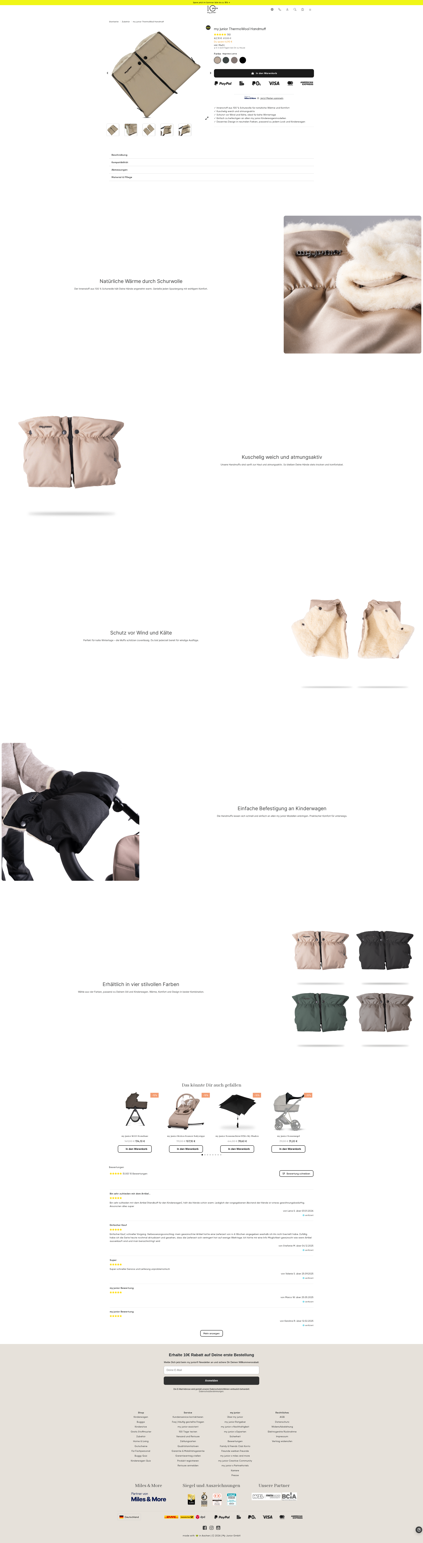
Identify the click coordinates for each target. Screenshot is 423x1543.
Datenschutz (282, 1421)
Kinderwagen (141, 1416)
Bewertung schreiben (298, 1173)
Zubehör (140, 1436)
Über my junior (235, 1416)
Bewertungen (235, 1441)
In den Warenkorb (266, 73)
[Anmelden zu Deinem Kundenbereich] (287, 9)
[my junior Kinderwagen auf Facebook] (205, 1527)
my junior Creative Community (235, 1460)
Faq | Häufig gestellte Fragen (188, 1421)
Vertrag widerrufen (282, 1441)
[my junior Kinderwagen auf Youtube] (218, 1527)
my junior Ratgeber (235, 1421)
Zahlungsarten (188, 1441)
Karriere (235, 1470)
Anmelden (211, 1380)
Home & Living (141, 1441)
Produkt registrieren (188, 1460)
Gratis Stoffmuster (141, 1431)
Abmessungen (120, 169)
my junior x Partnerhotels (235, 1465)
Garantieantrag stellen (188, 1455)
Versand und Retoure (188, 1436)
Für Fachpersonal (141, 1450)
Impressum (282, 1436)
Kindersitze (141, 1426)
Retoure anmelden (188, 1465)
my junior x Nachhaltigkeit (235, 1426)
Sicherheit (235, 1436)
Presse (235, 1475)
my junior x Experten (235, 1431)
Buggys (141, 1421)
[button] (272, 9)
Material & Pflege (122, 177)
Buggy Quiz (141, 1455)
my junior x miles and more (235, 1455)
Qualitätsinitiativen (188, 1446)
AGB (282, 1416)
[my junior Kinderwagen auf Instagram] (211, 1527)
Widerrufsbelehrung (282, 1426)
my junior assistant (188, 1426)
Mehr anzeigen (211, 1333)
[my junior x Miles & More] (149, 1497)
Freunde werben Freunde (235, 1450)
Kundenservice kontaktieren (188, 1416)
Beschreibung (119, 154)
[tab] (211, 155)
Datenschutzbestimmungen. (211, 1391)
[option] (156, 72)
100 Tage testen (188, 1431)
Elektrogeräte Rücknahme (282, 1431)
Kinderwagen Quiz (141, 1460)
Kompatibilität (120, 162)
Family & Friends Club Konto (235, 1446)
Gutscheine (141, 1446)
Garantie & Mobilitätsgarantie (188, 1450)
